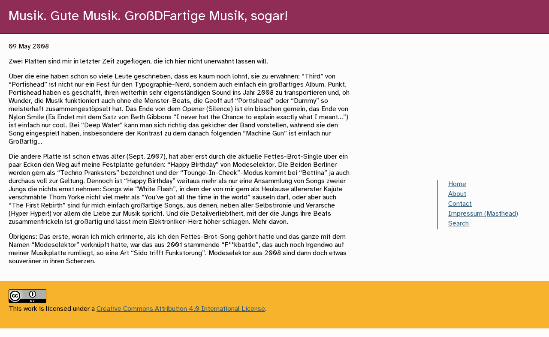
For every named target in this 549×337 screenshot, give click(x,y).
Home (457, 184)
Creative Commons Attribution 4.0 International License (181, 309)
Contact (460, 204)
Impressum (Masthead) (483, 213)
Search (458, 223)
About (457, 194)
